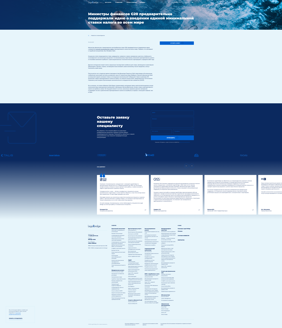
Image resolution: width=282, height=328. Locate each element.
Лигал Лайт (163, 306)
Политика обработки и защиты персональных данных (132, 324)
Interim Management (166, 298)
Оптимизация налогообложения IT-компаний (117, 257)
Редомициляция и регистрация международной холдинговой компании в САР (168, 235)
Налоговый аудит (132, 276)
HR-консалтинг (148, 251)
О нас (179, 225)
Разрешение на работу (150, 245)
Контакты (142, 2)
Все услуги (108, 2)
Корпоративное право (117, 277)
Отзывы (180, 231)
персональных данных (184, 142)
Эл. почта (155, 131)
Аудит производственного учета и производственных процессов (134, 283)
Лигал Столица (164, 308)
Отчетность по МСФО (133, 234)
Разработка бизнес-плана (151, 266)
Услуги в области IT (132, 301)
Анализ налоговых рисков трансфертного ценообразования (118, 262)
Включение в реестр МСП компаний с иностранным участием (134, 295)
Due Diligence (131, 286)
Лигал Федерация (165, 310)
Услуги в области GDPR (117, 290)
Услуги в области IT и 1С (135, 300)
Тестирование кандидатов (167, 300)
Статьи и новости (132, 2)
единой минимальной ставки (105, 49)
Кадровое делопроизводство (135, 254)
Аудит (130, 260)
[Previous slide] (186, 166)
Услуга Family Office (165, 286)
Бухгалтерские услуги (134, 228)
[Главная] (88, 35)
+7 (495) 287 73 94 (93, 235)
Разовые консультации (117, 233)
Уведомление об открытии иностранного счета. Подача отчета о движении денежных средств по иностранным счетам (152, 291)
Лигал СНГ (163, 312)
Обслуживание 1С (132, 230)
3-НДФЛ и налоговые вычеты (118, 248)
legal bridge (92, 243)
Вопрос (154, 119)
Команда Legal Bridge (184, 228)
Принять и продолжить (15, 318)
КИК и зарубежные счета (152, 274)
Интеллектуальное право (118, 271)
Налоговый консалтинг (118, 228)
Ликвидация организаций (151, 239)
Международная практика (166, 229)
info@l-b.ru (92, 239)
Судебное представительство (119, 278)
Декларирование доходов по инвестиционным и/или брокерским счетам (151, 298)
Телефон (177, 131)
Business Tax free (115, 250)
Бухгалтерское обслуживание (135, 232)
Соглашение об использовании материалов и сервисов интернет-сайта (176, 324)
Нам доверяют (101, 166)
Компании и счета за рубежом (168, 231)
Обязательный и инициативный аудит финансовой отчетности (133, 263)
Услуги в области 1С (132, 303)
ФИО (153, 112)
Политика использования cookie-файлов (150, 324)
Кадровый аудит (132, 291)
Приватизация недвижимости (168, 291)
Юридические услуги (118, 270)
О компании (118, 2)
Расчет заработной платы (134, 256)
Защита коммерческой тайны (118, 292)
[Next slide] (192, 166)
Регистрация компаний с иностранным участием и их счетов (151, 236)
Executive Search (165, 296)
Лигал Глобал (164, 314)
